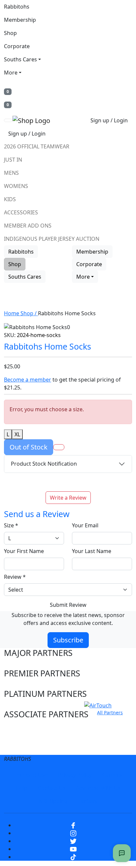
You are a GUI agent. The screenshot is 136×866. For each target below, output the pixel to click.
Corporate (17, 46)
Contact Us (51, 787)
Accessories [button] (21, 212)
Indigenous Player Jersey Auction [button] (51, 238)
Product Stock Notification (44, 463)
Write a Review (68, 497)
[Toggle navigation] (8, 120)
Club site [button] (20, 735)
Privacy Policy (75, 774)
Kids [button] (10, 199)
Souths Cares (20, 59)
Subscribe (68, 639)
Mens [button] (11, 172)
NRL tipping (53, 801)
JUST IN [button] (13, 159)
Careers (112, 774)
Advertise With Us (98, 787)
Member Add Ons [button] (27, 225)
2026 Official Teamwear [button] (36, 146)
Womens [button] (16, 186)
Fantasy (87, 801)
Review (15, 576)
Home (12, 313)
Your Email (85, 525)
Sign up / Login (109, 120)
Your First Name (24, 551)
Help (21, 787)
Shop (10, 33)
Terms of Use (31, 774)
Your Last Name (91, 551)
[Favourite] (58, 447)
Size (11, 525)
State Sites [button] (24, 747)
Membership (20, 19)
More (10, 72)
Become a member (27, 379)
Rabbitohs (16, 6)
